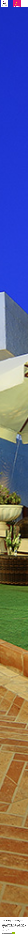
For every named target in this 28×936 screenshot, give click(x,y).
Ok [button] (13, 933)
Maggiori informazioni (7, 933)
